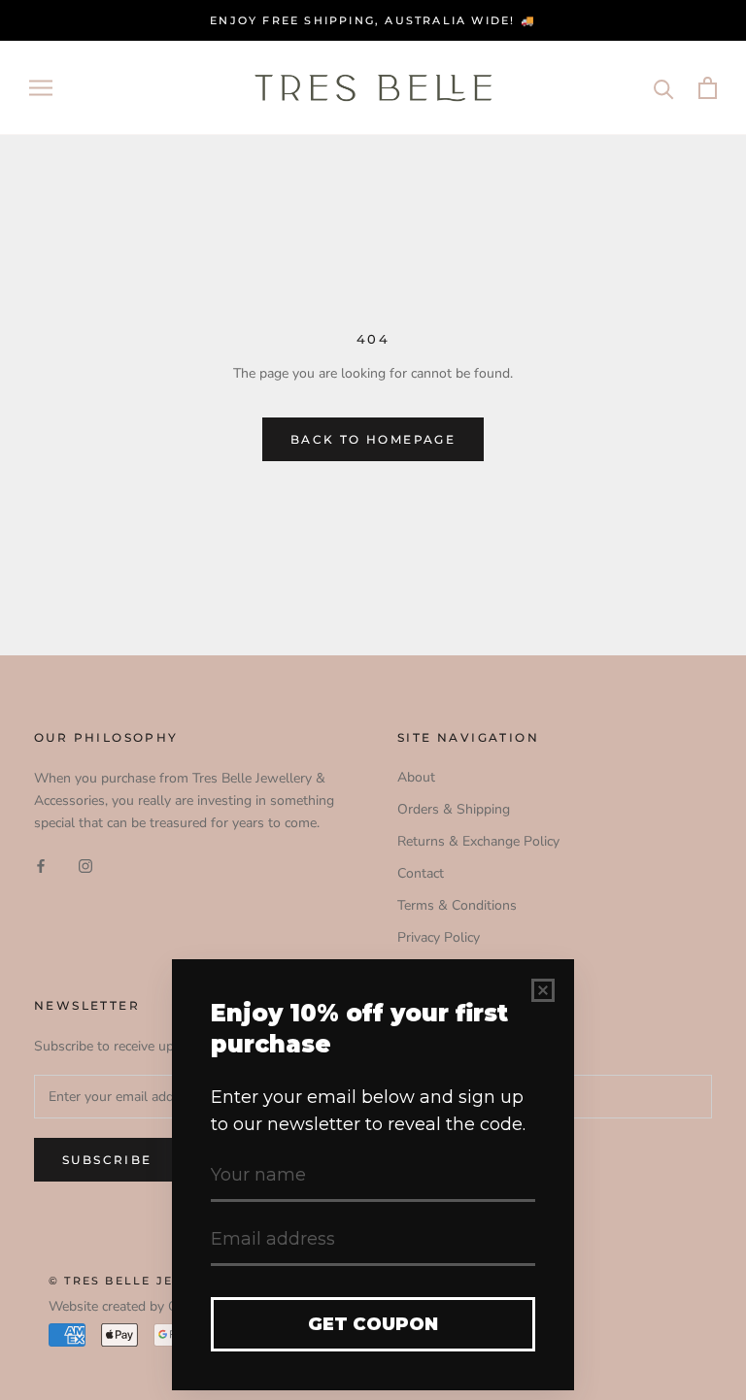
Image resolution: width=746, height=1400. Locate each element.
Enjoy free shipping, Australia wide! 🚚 (373, 20)
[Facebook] (41, 864)
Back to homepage (373, 439)
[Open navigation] (40, 88)
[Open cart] (707, 88)
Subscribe (107, 1159)
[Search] (664, 88)
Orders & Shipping (453, 809)
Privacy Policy (438, 937)
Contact (420, 873)
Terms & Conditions (457, 905)
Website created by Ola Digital (140, 1306)
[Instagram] (85, 864)
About (416, 777)
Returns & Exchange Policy (478, 841)
